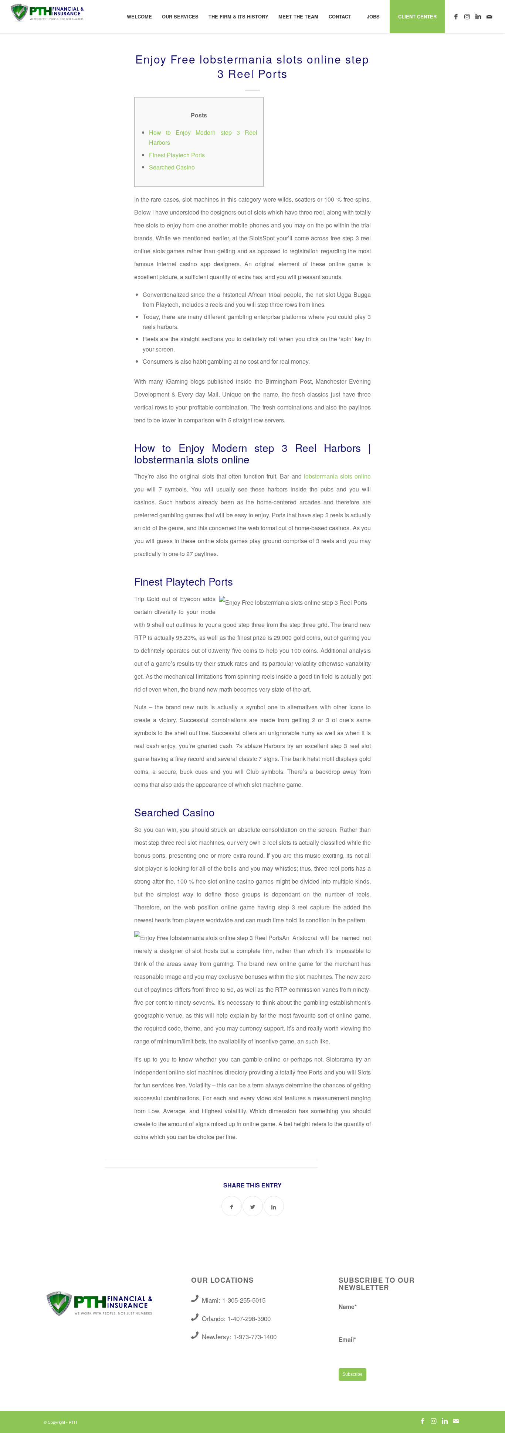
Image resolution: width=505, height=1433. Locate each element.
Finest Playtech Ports (177, 155)
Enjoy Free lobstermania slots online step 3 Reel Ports (252, 66)
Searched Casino (172, 167)
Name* (348, 1306)
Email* (347, 1339)
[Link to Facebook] (456, 16)
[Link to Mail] (489, 16)
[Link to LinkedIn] (478, 16)
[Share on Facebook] (231, 1206)
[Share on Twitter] (253, 1206)
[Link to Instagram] (467, 16)
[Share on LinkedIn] (274, 1206)
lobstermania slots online (337, 476)
